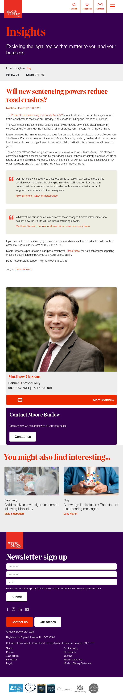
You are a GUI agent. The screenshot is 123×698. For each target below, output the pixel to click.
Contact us (23, 436)
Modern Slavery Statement (77, 663)
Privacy (10, 651)
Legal (9, 663)
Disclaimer (11, 659)
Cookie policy (71, 648)
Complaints (70, 651)
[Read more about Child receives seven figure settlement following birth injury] (32, 493)
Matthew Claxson (15, 108)
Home (9, 68)
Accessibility (12, 655)
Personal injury (24, 269)
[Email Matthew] (20, 400)
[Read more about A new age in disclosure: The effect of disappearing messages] (91, 493)
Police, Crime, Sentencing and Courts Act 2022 (37, 115)
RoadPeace (73, 250)
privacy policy (29, 588)
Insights (19, 68)
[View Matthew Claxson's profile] (61, 329)
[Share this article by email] (37, 74)
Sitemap (68, 655)
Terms (9, 648)
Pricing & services (73, 659)
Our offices (48, 622)
